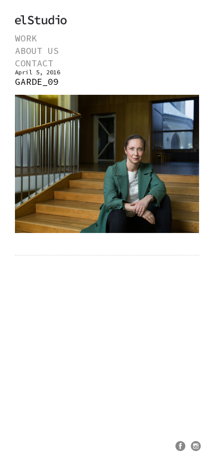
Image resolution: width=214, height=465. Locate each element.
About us (37, 50)
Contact (34, 63)
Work (26, 38)
